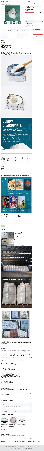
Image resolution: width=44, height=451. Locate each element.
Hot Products (6, 446)
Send (5, 411)
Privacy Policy (31, 448)
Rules (42, 3)
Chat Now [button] (39, 12)
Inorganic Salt (6, 4)
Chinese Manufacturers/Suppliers (14, 446)
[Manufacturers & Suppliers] (4, 1)
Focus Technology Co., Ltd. (17, 448)
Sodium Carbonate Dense (21, 438)
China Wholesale (19, 446)
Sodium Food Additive (28, 441)
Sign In (26, 26)
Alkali (1, 438)
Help (31, 3)
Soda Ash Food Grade (34, 441)
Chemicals (3, 4)
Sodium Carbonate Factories (22, 441)
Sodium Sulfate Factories (9, 441)
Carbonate (9, 4)
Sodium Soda (39, 441)
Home (1, 4)
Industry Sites (26, 446)
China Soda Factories (16, 441)
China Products (9, 446)
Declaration (29, 448)
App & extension (35, 3)
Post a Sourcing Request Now (18, 411)
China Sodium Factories (3, 441)
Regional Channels (29, 446)
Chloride (10, 438)
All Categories (3, 3)
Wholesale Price (23, 446)
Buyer (28, 3)
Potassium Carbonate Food (15, 438)
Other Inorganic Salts (6, 438)
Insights (38, 446)
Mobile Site (36, 446)
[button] (29, 30)
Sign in (42, 1)
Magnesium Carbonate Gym (28, 438)
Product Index (33, 446)
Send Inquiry (29, 12)
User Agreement (25, 448)
